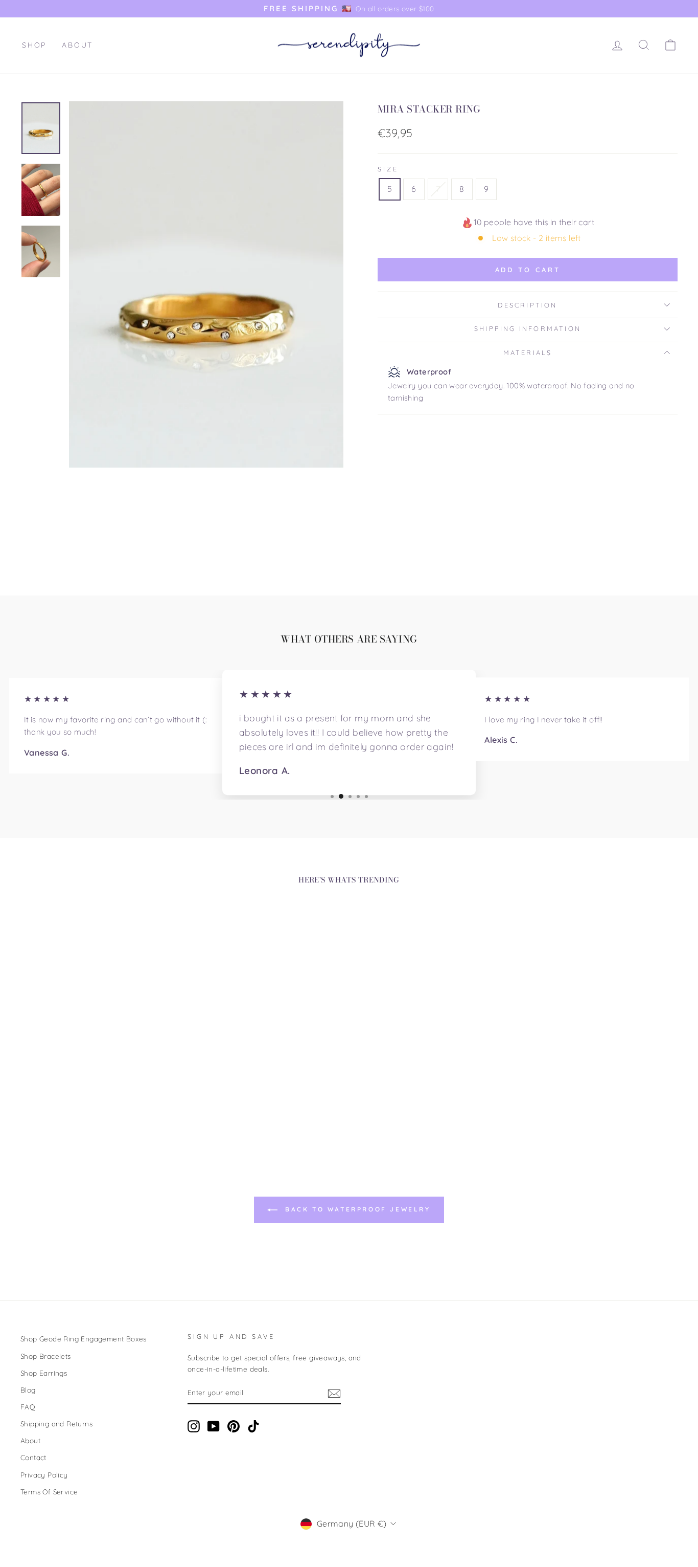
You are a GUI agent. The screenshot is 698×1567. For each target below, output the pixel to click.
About (77, 45)
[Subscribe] (334, 1393)
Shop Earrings (43, 1373)
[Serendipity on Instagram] (194, 1426)
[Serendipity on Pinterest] (233, 1426)
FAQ (27, 1406)
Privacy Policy (44, 1474)
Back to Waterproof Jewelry (356, 1209)
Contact (33, 1457)
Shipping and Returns (56, 1423)
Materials (527, 352)
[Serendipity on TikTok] (253, 1426)
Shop (34, 45)
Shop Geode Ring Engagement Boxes (83, 1338)
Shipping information (527, 328)
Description (527, 305)
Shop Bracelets (45, 1356)
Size (388, 169)
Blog (28, 1389)
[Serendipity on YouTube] (213, 1426)
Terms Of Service (49, 1491)
